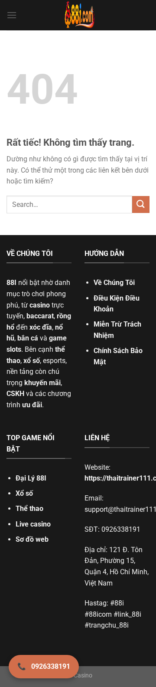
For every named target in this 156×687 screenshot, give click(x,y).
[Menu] (11, 15)
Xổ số (24, 493)
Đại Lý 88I (31, 478)
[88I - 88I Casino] (79, 15)
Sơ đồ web (32, 539)
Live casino (33, 524)
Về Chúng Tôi (114, 282)
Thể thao (29, 508)
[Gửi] (141, 204)
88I (11, 282)
